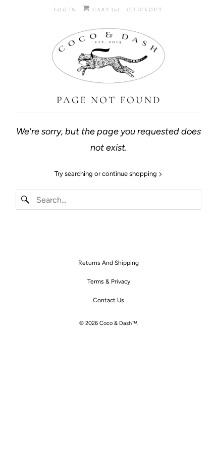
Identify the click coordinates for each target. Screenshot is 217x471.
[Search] (26, 200)
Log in (65, 10)
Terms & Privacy (108, 281)
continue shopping (130, 173)
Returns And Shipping (108, 262)
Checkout (144, 10)
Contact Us (108, 300)
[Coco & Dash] (109, 57)
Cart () (105, 10)
